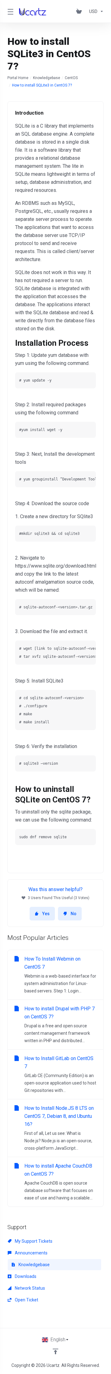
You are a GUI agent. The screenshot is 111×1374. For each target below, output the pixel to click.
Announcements (30, 1252)
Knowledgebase (46, 78)
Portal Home (17, 78)
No (73, 913)
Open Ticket (26, 1299)
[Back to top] (55, 1351)
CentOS (71, 78)
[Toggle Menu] (9, 11)
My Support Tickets (33, 1241)
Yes (46, 913)
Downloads (25, 1276)
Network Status (29, 1288)
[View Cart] (80, 11)
